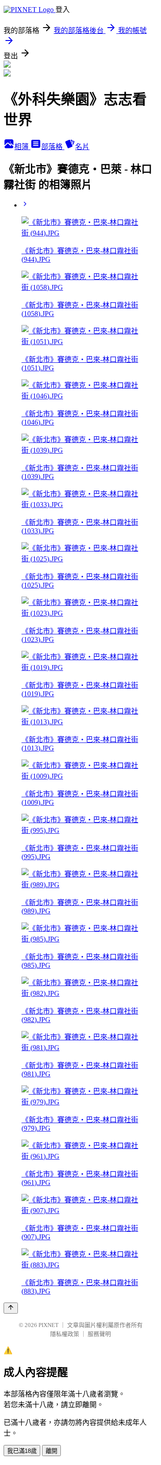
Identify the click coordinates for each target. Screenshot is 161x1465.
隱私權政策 (64, 1334)
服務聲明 (99, 1334)
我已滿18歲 (22, 1451)
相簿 (22, 146)
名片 (82, 146)
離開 (51, 1451)
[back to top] (11, 1308)
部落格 (52, 146)
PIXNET (48, 1325)
